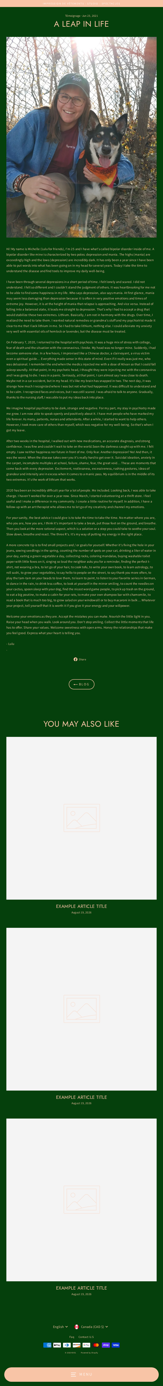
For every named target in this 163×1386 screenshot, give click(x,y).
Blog (84, 684)
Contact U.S (86, 1337)
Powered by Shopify (89, 1352)
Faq (71, 1337)
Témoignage (73, 16)
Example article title (81, 906)
